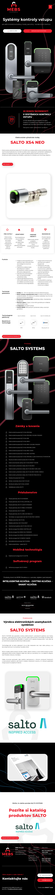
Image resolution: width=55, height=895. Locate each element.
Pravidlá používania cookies (15, 889)
